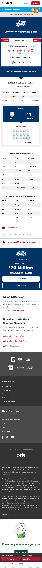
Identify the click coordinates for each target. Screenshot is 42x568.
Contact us (5, 398)
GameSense (6, 431)
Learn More (21, 285)
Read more (5, 514)
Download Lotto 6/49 (14, 336)
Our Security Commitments (11, 420)
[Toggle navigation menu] (2, 3)
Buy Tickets (21, 279)
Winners (4, 416)
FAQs (3, 394)
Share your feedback (8, 402)
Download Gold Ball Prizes (16, 341)
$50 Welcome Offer (27, 14)
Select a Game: (27, 555)
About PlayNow (10, 411)
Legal (4, 427)
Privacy (4, 423)
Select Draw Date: (7, 555)
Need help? (8, 381)
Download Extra (12, 346)
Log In (26, 3)
